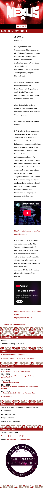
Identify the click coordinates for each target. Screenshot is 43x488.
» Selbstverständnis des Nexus (14, 354)
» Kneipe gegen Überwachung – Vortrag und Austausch (19, 376)
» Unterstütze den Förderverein (17, 440)
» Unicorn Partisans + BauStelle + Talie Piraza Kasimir (19, 387)
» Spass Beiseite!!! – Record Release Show (18, 393)
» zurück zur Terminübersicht (14, 324)
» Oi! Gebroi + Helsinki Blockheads (15, 371)
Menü (23, 26)
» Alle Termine (7, 397)
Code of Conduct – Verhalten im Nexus (18, 358)
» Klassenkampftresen (10, 382)
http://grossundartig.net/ (23, 318)
